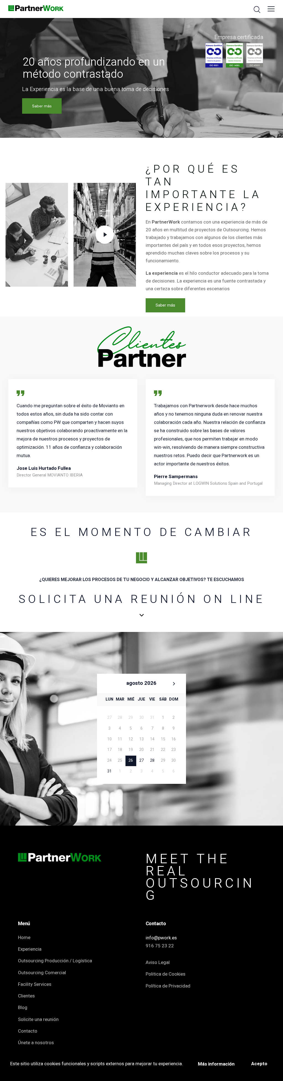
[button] (271, 9)
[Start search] (257, 9)
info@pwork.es (161, 937)
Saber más (42, 105)
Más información (216, 1064)
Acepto (259, 1063)
